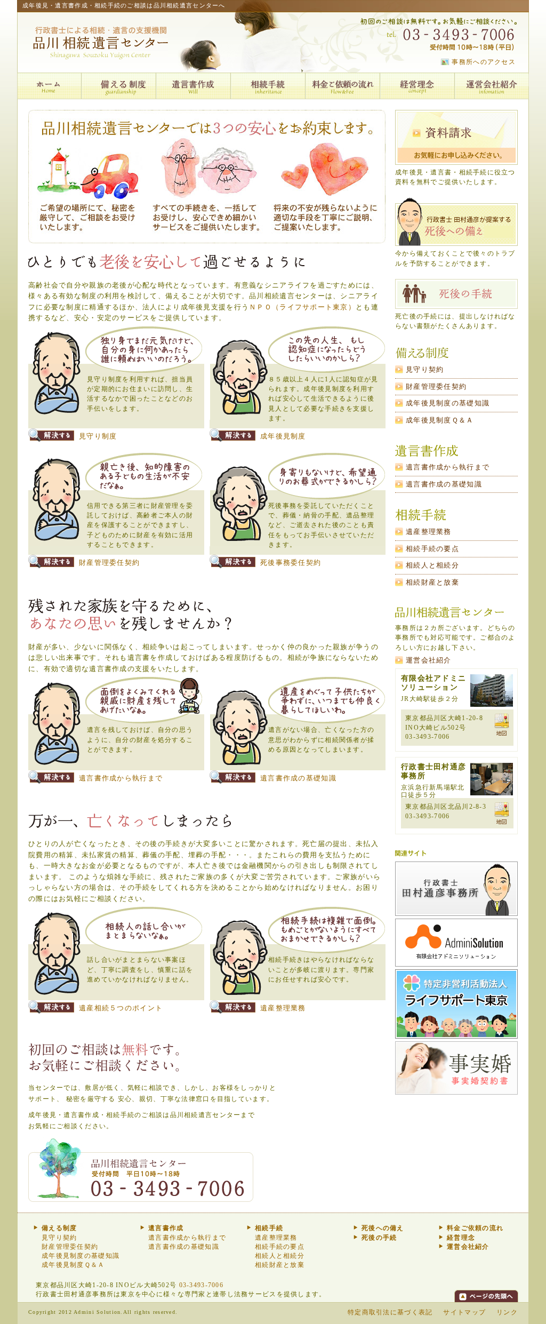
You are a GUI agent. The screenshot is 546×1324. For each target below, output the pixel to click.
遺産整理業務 (283, 1008)
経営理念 (417, 86)
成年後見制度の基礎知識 (447, 403)
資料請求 (456, 137)
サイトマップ (464, 1312)
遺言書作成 (193, 86)
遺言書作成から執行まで (121, 778)
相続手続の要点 (432, 549)
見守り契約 (425, 369)
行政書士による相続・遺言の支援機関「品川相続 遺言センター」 (103, 44)
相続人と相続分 (432, 565)
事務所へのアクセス (484, 62)
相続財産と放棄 (432, 582)
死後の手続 (456, 294)
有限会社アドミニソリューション (456, 944)
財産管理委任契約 (109, 563)
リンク (507, 1312)
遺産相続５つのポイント (121, 1008)
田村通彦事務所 (456, 890)
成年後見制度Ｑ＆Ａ (440, 420)
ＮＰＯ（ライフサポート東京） (302, 307)
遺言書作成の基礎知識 (298, 778)
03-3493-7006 (201, 1285)
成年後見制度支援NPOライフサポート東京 (456, 1005)
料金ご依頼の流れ (342, 86)
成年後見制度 (283, 436)
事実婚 (456, 1069)
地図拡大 (501, 725)
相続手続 (267, 86)
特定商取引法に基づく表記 (390, 1312)
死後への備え (456, 221)
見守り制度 (98, 436)
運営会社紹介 (491, 86)
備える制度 (118, 86)
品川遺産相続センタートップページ (49, 86)
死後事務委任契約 (290, 563)
